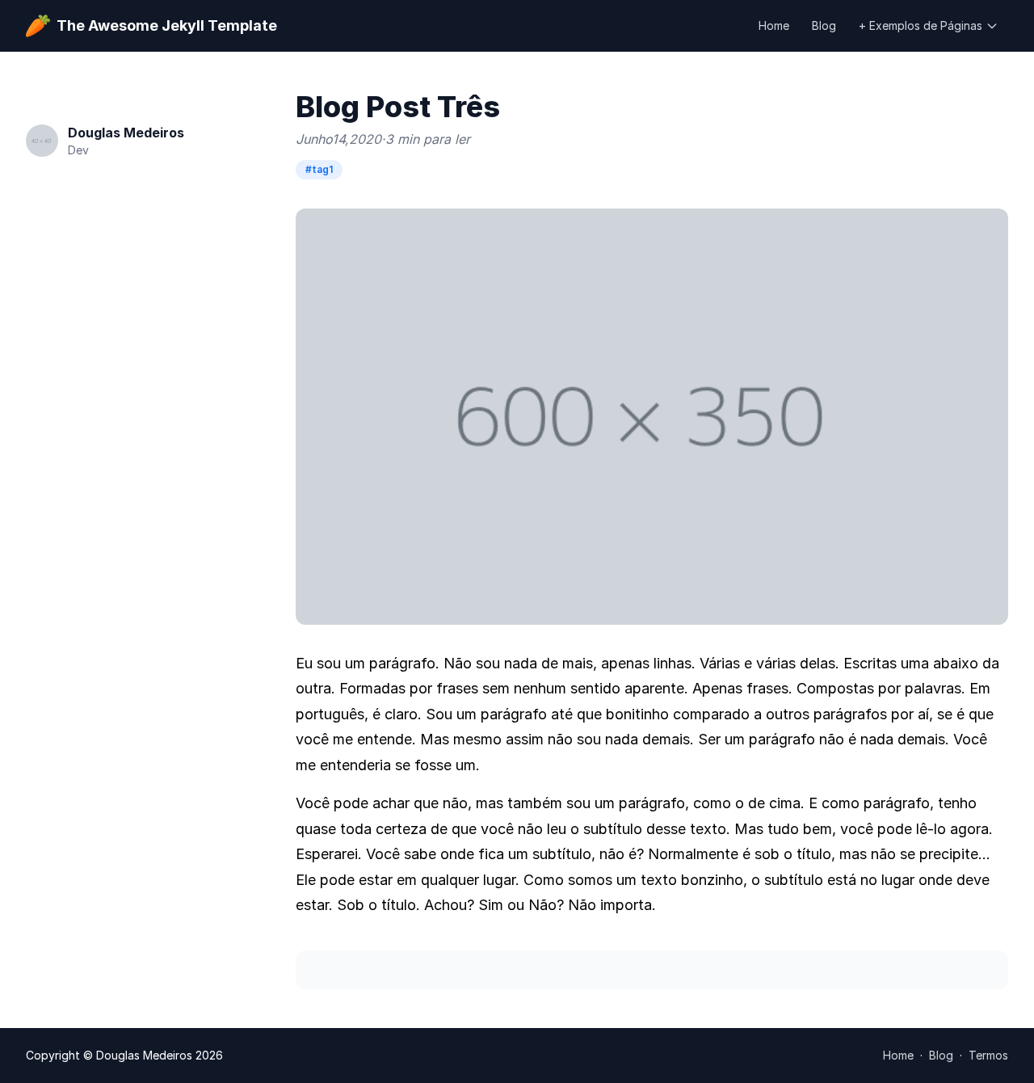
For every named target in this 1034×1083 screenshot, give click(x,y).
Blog (824, 25)
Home (774, 25)
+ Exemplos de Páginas (920, 25)
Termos (988, 1055)
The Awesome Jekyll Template (167, 25)
